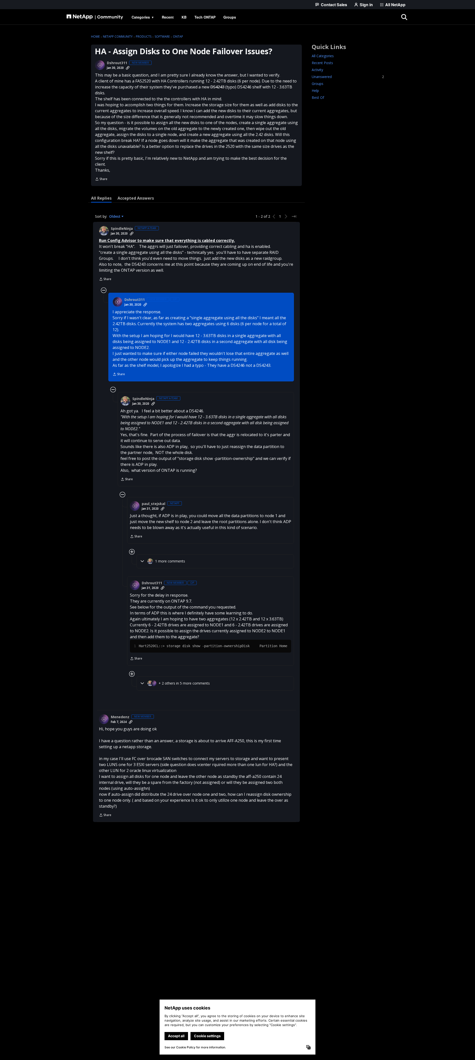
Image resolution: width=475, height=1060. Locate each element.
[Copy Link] (128, 68)
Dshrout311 (117, 63)
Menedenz (120, 717)
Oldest (115, 216)
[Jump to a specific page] (294, 216)
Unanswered (348, 76)
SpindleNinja (122, 228)
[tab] (101, 198)
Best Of (318, 97)
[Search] (404, 17)
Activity (317, 69)
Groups (317, 83)
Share (101, 179)
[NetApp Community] (94, 17)
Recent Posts (322, 62)
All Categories (323, 55)
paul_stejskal (153, 504)
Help (315, 90)
